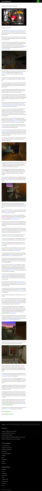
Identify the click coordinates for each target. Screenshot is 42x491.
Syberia (3, 457)
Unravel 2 (3, 461)
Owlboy (3, 477)
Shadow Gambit (4, 475)
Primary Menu (40, 1)
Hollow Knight (4, 451)
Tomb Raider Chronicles (8, 413)
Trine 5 (3, 485)
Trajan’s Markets (7, 411)
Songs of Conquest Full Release (7, 435)
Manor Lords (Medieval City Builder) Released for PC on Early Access (13, 437)
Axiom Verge (4, 483)
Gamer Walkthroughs (6, 1)
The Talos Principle (5, 479)
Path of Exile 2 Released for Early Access (8, 433)
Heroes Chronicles (5, 481)
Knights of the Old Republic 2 (7, 449)
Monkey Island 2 (4, 459)
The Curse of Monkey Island (6, 453)
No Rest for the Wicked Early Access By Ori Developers (11, 439)
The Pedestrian (4, 473)
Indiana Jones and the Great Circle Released (9, 431)
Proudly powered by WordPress (6, 489)
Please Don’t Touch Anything (6, 447)
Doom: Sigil (4, 469)
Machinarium (4, 463)
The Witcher (4, 455)
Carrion (3, 471)
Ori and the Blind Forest (6, 445)
